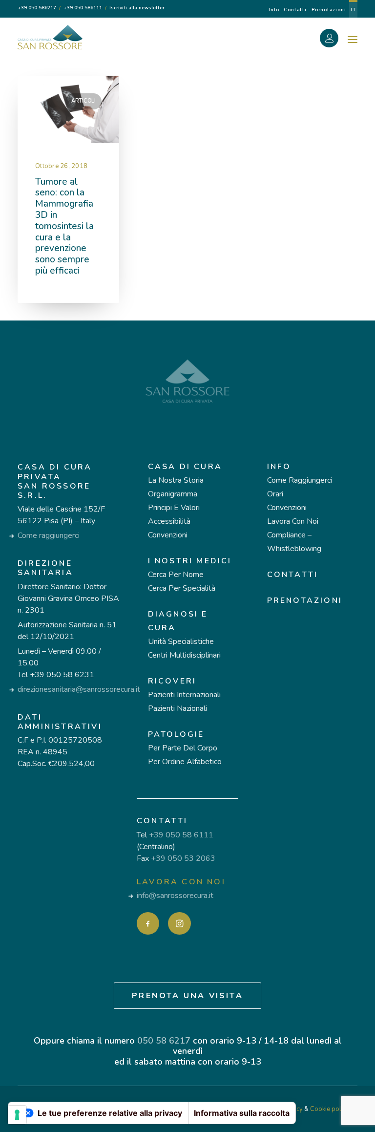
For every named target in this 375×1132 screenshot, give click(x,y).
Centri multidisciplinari (184, 655)
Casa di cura (185, 466)
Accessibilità (169, 521)
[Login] (334, 40)
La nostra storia (176, 480)
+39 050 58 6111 (181, 835)
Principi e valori (174, 507)
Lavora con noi (292, 521)
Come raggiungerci (49, 535)
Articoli (83, 101)
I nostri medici (190, 560)
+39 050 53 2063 (183, 858)
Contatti (295, 9)
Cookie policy (329, 1109)
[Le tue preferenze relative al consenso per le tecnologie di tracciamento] (17, 1115)
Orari (275, 494)
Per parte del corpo (182, 748)
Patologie (176, 734)
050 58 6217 (163, 1041)
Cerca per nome (176, 574)
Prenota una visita (187, 995)
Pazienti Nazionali (177, 708)
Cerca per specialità (181, 588)
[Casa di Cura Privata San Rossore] (50, 37)
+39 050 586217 (37, 7)
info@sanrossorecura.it (175, 895)
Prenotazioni (329, 9)
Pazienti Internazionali (184, 694)
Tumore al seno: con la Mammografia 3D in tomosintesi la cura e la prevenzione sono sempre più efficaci (64, 226)
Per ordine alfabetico (185, 761)
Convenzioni (168, 535)
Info (274, 9)
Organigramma (172, 494)
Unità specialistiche (181, 641)
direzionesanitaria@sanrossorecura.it (79, 689)
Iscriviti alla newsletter (137, 7)
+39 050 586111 (82, 7)
